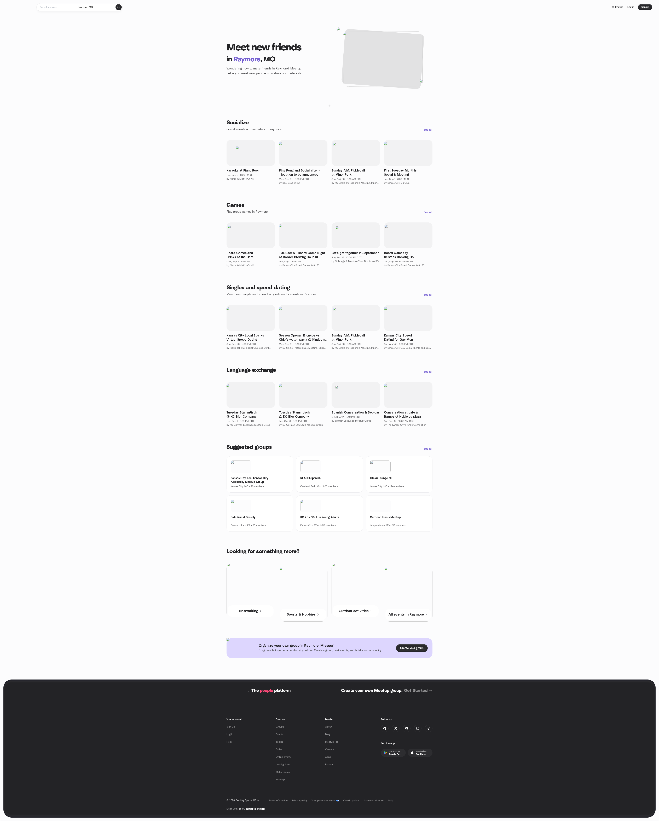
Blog (327, 734)
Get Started (416, 691)
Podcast (329, 764)
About (328, 727)
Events (280, 734)
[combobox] (95, 7)
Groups (280, 727)
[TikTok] (428, 728)
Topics (279, 742)
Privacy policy (299, 800)
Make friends (283, 772)
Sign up (231, 727)
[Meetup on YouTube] (407, 728)
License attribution (373, 800)
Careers (329, 749)
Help (229, 742)
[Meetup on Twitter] (396, 728)
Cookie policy (351, 800)
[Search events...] (118, 7)
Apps (328, 757)
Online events (284, 757)
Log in (230, 734)
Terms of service (278, 800)
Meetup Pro (331, 742)
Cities (279, 749)
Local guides (283, 764)
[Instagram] (417, 728)
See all (428, 129)
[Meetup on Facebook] (385, 728)
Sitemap (280, 779)
